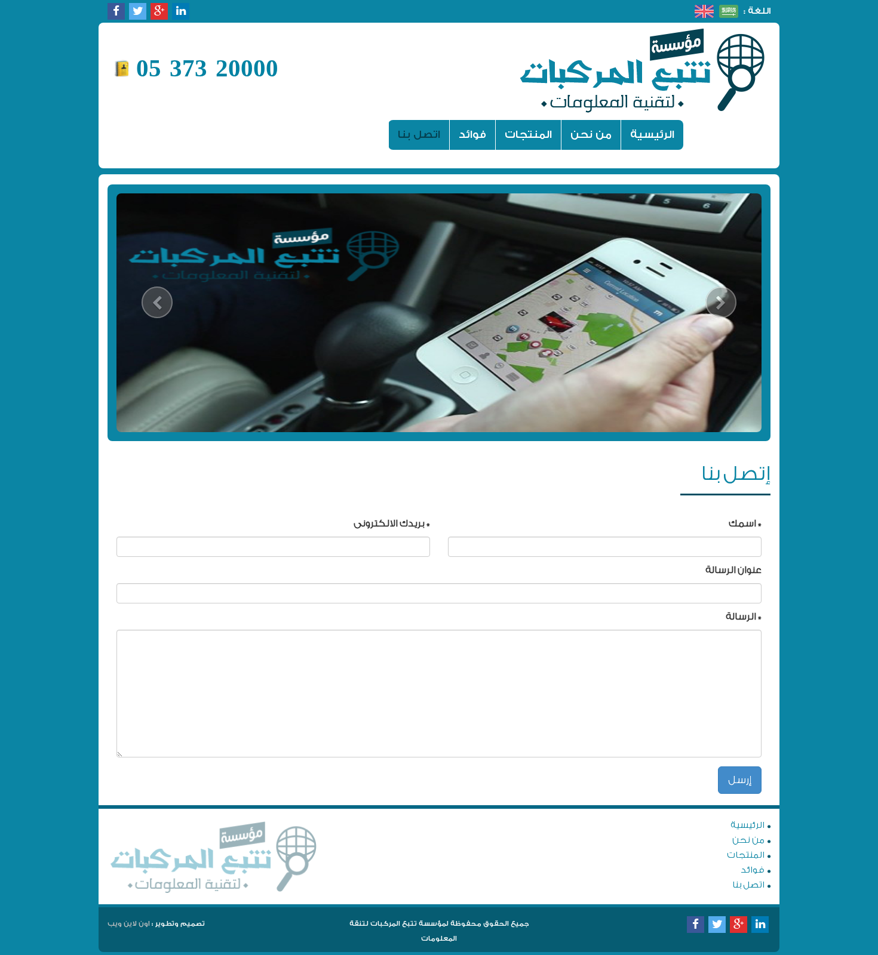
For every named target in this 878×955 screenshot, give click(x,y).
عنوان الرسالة (733, 570)
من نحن (591, 134)
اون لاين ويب (129, 924)
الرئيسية (647, 134)
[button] (157, 312)
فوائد (472, 134)
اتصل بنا (419, 134)
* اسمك (745, 523)
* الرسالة (744, 616)
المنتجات (528, 134)
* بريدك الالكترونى (392, 523)
